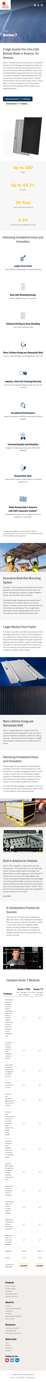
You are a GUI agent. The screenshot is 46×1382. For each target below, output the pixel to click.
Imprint (13, 1377)
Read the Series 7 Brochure (16, 104)
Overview (8, 1306)
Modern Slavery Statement (13, 1316)
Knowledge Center (10, 1331)
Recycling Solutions (11, 1296)
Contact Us (8, 1348)
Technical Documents (12, 1328)
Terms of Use (30, 1377)
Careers (7, 1345)
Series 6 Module (10, 1289)
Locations (8, 1314)
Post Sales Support (11, 1294)
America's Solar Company (13, 1308)
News (7, 1343)
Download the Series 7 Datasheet (17, 99)
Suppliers (8, 1350)
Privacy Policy (21, 1377)
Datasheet (24, 1266)
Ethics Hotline (9, 1319)
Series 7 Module (10, 1286)
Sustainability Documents (13, 1333)
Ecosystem (8, 1291)
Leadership (8, 1311)
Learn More (7, 896)
